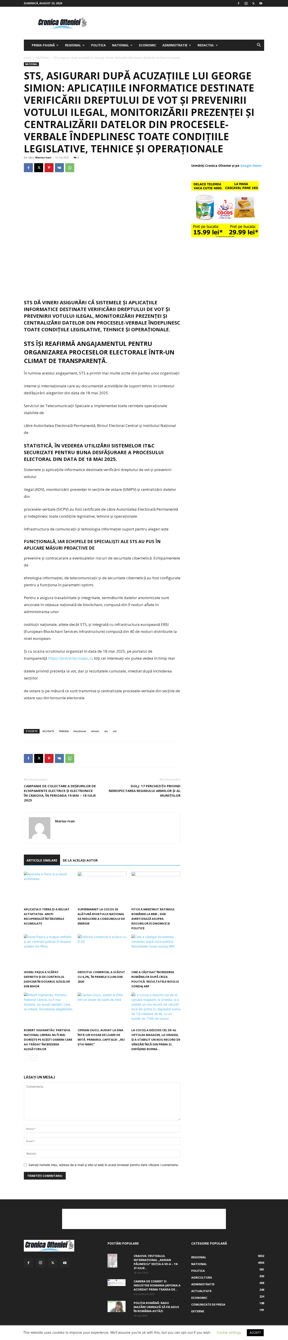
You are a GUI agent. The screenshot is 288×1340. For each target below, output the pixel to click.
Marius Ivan (43, 157)
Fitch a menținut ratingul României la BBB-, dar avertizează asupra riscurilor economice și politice (153, 918)
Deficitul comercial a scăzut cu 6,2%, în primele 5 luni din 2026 (101, 977)
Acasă (28, 58)
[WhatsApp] (69, 167)
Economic (147, 45)
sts (106, 731)
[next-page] (34, 1058)
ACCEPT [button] (255, 1332)
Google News (251, 165)
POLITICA (98, 45)
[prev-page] (26, 1058)
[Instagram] (246, 3)
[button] (258, 45)
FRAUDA (64, 731)
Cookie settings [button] (229, 1332)
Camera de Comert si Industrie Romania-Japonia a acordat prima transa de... (157, 1285)
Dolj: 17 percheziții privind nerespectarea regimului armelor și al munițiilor (144, 791)
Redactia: (206, 45)
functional (80, 731)
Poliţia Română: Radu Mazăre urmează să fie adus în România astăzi (156, 1307)
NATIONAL (120, 45)
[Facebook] (238, 3)
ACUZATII (48, 731)
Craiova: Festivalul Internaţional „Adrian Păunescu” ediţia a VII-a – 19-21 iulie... (156, 1262)
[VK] (59, 167)
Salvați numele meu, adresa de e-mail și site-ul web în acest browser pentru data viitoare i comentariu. (104, 1165)
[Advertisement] (182, 23)
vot (115, 731)
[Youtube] (260, 3)
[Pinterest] (49, 167)
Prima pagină (43, 45)
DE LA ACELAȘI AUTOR (80, 860)
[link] (70, 658)
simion (95, 731)
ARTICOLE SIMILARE (42, 860)
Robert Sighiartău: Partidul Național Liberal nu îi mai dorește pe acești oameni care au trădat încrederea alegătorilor (48, 1039)
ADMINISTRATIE (174, 45)
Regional (73, 45)
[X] (253, 3)
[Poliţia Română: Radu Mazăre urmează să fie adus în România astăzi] (117, 1306)
